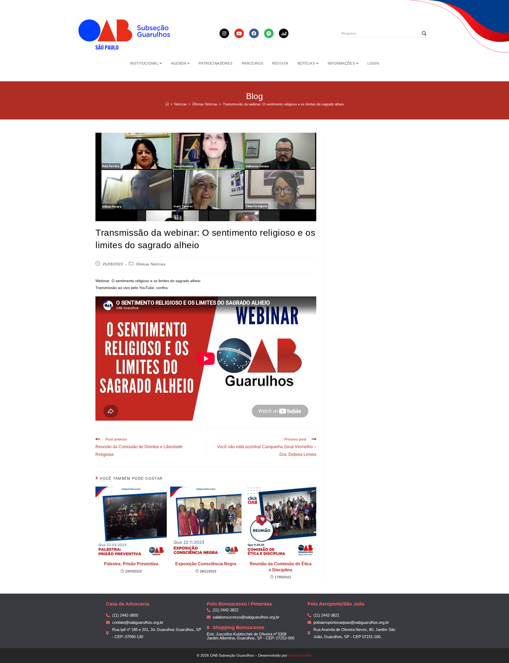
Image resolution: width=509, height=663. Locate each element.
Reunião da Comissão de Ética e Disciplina (280, 567)
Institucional (145, 63)
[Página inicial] (167, 104)
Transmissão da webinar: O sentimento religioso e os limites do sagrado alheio (283, 104)
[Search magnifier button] (424, 33)
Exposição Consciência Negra (205, 564)
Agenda (179, 63)
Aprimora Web (300, 655)
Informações (342, 63)
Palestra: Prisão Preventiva (131, 564)
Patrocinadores (215, 63)
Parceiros (252, 63)
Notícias (306, 63)
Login (373, 63)
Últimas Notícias (151, 264)
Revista (280, 63)
